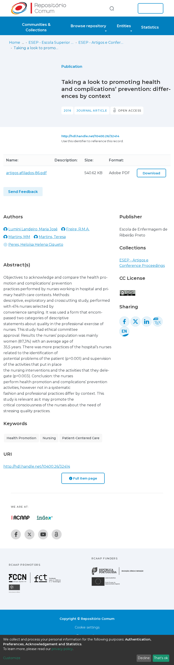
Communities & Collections (36, 27)
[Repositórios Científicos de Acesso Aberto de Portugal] (20, 517)
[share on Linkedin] (147, 321)
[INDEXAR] (45, 517)
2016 (67, 110)
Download (151, 173)
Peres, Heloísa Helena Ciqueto (35, 244)
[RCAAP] (57, 534)
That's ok (161, 658)
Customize (11, 658)
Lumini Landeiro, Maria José (33, 229)
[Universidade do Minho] (15, 592)
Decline (144, 658)
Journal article (92, 110)
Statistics (150, 27)
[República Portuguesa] (120, 574)
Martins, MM (19, 237)
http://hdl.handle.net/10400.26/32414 (90, 136)
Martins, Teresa (52, 237)
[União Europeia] (108, 585)
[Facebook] (16, 534)
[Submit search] (111, 8)
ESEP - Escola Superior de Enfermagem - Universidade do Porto (51, 42)
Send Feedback (23, 192)
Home (14, 42)
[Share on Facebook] (124, 321)
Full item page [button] (84, 478)
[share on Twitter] (135, 321)
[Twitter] (29, 534)
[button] (127, 8)
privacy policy (62, 649)
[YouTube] (43, 534)
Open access (129, 110)
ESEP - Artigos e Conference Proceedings (101, 42)
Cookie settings (87, 627)
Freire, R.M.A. (77, 229)
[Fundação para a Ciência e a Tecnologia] (35, 582)
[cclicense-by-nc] (127, 290)
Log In (149, 8)
